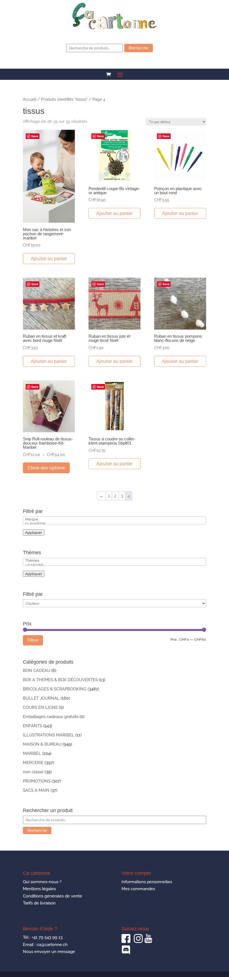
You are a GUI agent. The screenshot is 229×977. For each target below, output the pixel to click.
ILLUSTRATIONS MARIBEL (48, 735)
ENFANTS (32, 725)
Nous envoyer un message (49, 951)
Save (34, 136)
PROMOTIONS (37, 781)
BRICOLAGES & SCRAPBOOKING (55, 689)
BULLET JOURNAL (41, 698)
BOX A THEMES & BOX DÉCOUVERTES (60, 679)
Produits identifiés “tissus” (64, 99)
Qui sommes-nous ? (42, 881)
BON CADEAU (36, 670)
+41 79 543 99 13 (47, 937)
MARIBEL (32, 753)
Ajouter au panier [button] (49, 258)
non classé (33, 771)
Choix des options (46, 468)
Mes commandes (138, 888)
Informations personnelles (146, 881)
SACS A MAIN (36, 790)
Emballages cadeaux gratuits (50, 716)
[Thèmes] (114, 560)
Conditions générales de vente (52, 896)
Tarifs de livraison (39, 903)
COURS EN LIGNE (40, 707)
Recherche (138, 48)
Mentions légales (39, 888)
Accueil (29, 99)
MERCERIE (33, 762)
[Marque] (114, 519)
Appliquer (33, 532)
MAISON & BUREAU (42, 744)
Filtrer (33, 640)
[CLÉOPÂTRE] (114, 524)
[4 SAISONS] (114, 565)
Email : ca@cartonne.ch (45, 944)
